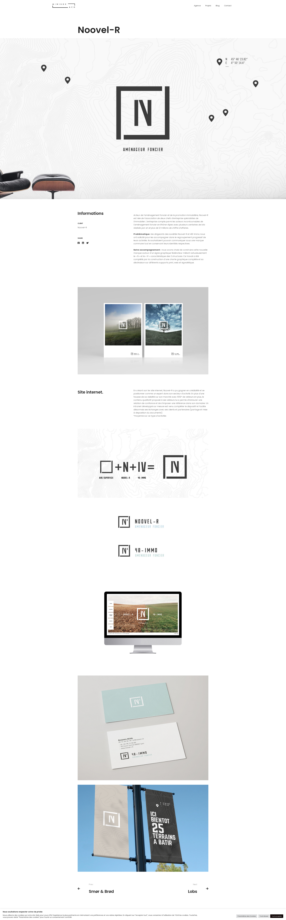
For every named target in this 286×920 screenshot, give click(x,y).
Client (80, 223)
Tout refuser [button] (264, 916)
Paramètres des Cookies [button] (247, 916)
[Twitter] (87, 243)
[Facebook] (79, 243)
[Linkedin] (83, 243)
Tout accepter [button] (277, 916)
